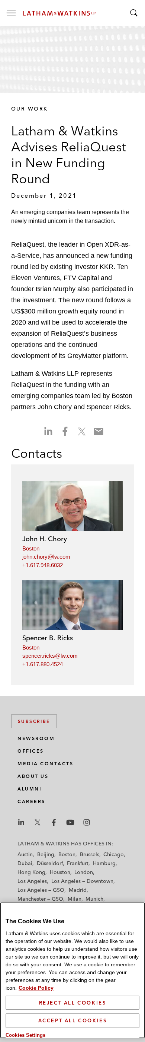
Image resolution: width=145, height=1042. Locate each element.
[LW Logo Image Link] (59, 13)
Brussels (89, 854)
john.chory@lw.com (46, 556)
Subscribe (34, 721)
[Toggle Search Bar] (133, 13)
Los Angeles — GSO (40, 890)
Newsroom (36, 738)
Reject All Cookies (72, 1003)
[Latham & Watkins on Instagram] (86, 822)
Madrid (78, 890)
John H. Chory (44, 539)
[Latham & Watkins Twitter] (37, 822)
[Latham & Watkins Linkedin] (21, 822)
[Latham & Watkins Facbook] (53, 822)
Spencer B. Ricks (47, 638)
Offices (30, 751)
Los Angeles (32, 881)
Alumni (29, 789)
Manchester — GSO (40, 898)
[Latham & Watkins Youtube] (70, 822)
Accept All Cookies (72, 1020)
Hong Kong (31, 872)
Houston (60, 872)
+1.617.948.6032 (42, 565)
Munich (94, 898)
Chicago (113, 854)
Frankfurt (77, 863)
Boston (30, 548)
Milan (74, 898)
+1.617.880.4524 (42, 664)
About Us (32, 776)
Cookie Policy (36, 988)
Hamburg (104, 863)
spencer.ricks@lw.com (50, 656)
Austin (25, 854)
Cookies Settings (25, 1035)
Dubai (24, 863)
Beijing (45, 854)
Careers (31, 801)
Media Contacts (45, 763)
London (83, 872)
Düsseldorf (50, 863)
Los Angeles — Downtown (82, 881)
